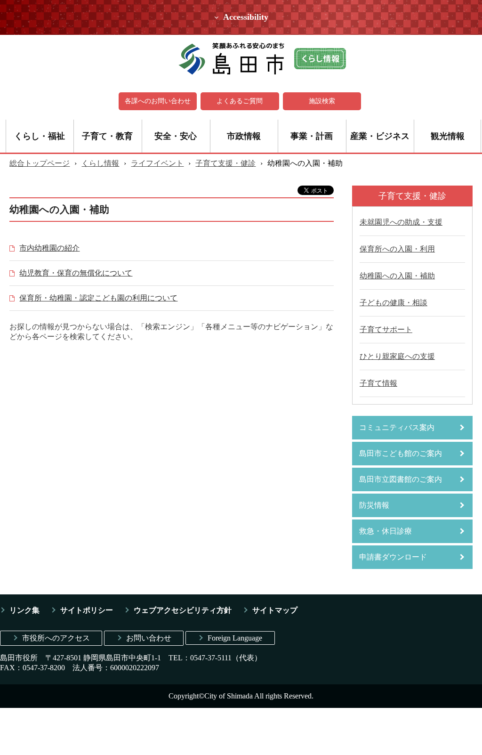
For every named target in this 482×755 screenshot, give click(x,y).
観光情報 (448, 136)
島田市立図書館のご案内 (400, 479)
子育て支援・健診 (225, 163)
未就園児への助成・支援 (401, 222)
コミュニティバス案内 (396, 427)
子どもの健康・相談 (393, 303)
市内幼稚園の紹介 (49, 248)
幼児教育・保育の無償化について (75, 273)
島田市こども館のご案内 (400, 453)
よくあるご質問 (240, 101)
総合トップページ (39, 163)
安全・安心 (175, 136)
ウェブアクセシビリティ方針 (183, 610)
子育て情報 (378, 383)
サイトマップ (274, 610)
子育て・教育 (107, 136)
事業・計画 (311, 136)
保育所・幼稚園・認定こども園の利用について (98, 298)
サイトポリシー (86, 610)
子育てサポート (386, 329)
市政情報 (244, 136)
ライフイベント (157, 163)
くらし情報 (100, 163)
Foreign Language (235, 638)
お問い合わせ (148, 638)
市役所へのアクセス (56, 638)
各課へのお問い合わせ (158, 101)
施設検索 (322, 101)
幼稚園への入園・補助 (397, 276)
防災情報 (374, 505)
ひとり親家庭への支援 (397, 356)
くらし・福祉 (39, 136)
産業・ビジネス (380, 136)
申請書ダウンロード (393, 557)
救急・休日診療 (385, 531)
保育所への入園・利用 (397, 249)
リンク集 (24, 610)
